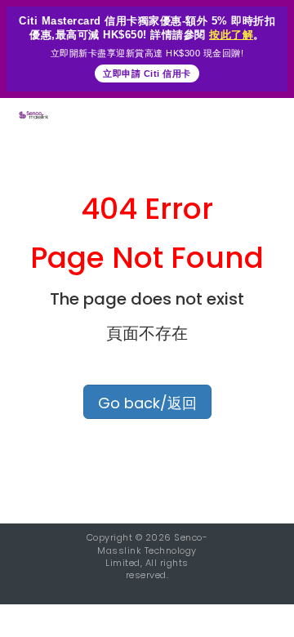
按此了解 (231, 35)
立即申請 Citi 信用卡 (147, 73)
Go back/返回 (147, 403)
